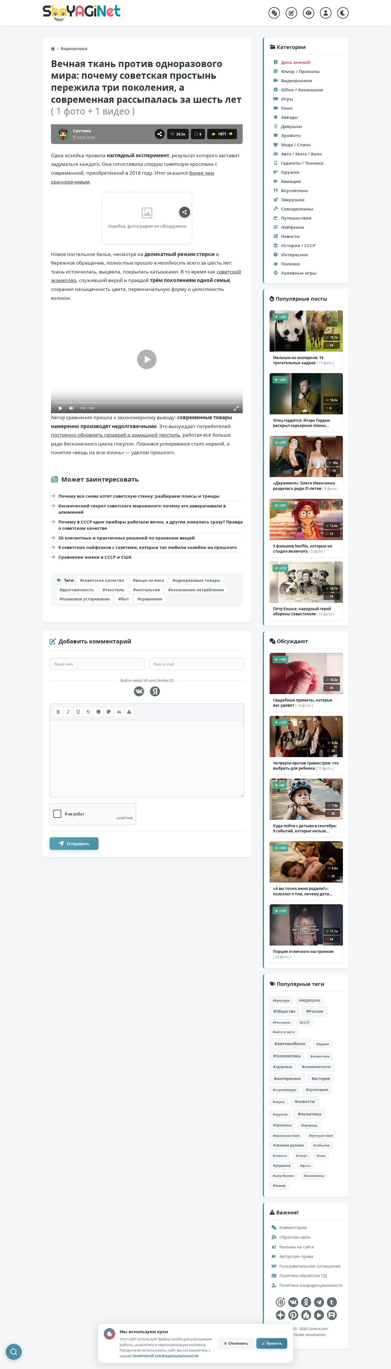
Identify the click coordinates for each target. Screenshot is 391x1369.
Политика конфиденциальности (310, 1285)
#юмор (279, 1185)
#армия (322, 1044)
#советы (280, 1155)
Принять (274, 1343)
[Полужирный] (58, 712)
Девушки (291, 126)
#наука (279, 1102)
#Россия (314, 1011)
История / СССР (298, 245)
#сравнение (150, 599)
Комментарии (292, 1227)
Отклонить (238, 1343)
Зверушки (293, 199)
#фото (305, 1165)
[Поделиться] (160, 134)
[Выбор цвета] (109, 712)
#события (321, 1145)
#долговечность (77, 589)
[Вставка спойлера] (129, 712)
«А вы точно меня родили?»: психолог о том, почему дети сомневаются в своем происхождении (301, 891)
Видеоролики (74, 48)
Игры (287, 99)
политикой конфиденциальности (165, 1355)
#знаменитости (316, 1066)
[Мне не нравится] (231, 134)
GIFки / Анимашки (302, 89)
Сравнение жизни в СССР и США (94, 557)
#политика (309, 1114)
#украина (282, 1165)
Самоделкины (297, 209)
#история (321, 1078)
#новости (305, 1101)
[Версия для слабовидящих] (308, 13)
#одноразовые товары (196, 580)
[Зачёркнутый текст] (88, 712)
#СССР (305, 1022)
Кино (287, 108)
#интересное (287, 1078)
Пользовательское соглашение (309, 1266)
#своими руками (288, 1145)
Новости (290, 236)
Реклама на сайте (296, 1247)
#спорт (301, 1155)
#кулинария (317, 1089)
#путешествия (321, 1135)
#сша (321, 1155)
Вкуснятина (294, 190)
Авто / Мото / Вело (301, 154)
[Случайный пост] (274, 13)
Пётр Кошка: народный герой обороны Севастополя (303, 611)
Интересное (294, 254)
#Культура (281, 1000)
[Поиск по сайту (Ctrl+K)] (14, 1352)
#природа (309, 1125)
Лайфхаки (292, 227)
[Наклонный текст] (68, 712)
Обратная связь (294, 1237)
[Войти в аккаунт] (325, 13)
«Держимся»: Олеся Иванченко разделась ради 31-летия (305, 485)
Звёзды (289, 117)
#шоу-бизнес (284, 1175)
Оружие (290, 172)
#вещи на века (148, 580)
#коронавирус (285, 1090)
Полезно (290, 264)
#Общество (284, 1011)
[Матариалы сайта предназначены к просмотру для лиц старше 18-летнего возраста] (280, 1302)
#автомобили (290, 1043)
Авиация (291, 181)
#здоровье (282, 1066)
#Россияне (282, 1022)
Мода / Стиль (296, 144)
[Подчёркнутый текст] (78, 712)
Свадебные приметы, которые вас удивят (302, 703)
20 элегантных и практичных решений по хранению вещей (126, 538)
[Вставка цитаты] (119, 712)
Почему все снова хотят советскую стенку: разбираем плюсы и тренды (139, 496)
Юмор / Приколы (300, 71)
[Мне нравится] (213, 134)
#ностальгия (146, 589)
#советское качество (102, 580)
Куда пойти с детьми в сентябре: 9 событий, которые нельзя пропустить (305, 828)
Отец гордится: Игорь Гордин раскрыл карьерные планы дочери (301, 423)
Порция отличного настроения (303, 954)
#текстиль (113, 589)
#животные (320, 1056)
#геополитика (287, 1056)
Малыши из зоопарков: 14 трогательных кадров (303, 360)
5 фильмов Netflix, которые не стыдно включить (302, 548)
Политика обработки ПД (302, 1275)
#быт (123, 599)
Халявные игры (299, 273)
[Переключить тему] (343, 13)
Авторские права (295, 1256)
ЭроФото (291, 135)
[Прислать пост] (291, 13)
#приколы (282, 1125)
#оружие (280, 1114)
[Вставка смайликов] (98, 712)
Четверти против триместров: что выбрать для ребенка (306, 766)
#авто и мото (284, 1032)
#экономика (314, 1175)
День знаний (295, 62)
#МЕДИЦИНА (309, 1000)
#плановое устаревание (85, 599)
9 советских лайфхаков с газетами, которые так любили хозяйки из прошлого (147, 547)
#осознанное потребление (196, 589)
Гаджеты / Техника (302, 163)
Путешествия (296, 218)
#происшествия (286, 1135)
